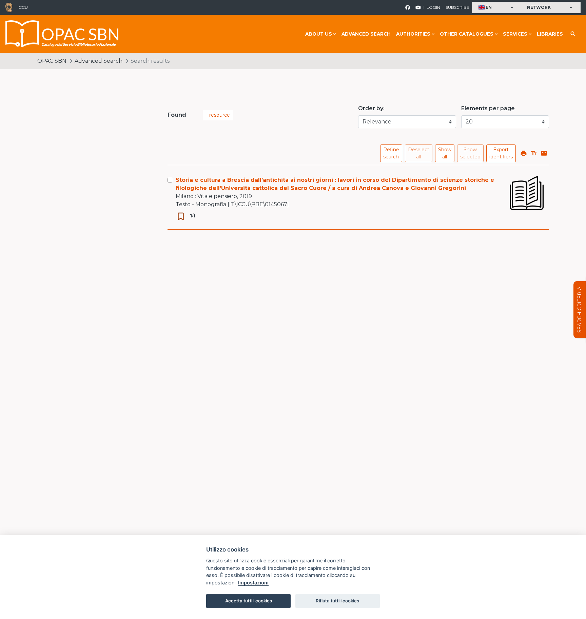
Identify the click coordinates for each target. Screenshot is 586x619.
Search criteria (580, 310)
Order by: (371, 108)
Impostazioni (253, 582)
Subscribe (457, 7)
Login (433, 7)
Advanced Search (366, 34)
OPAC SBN (51, 61)
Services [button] (515, 34)
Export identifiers (501, 153)
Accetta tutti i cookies (248, 600)
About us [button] (318, 34)
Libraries (550, 34)
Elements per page (488, 108)
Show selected (470, 153)
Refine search (391, 153)
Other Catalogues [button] (466, 34)
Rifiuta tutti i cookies (337, 600)
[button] (497, 8)
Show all (444, 153)
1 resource (218, 115)
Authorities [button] (413, 34)
